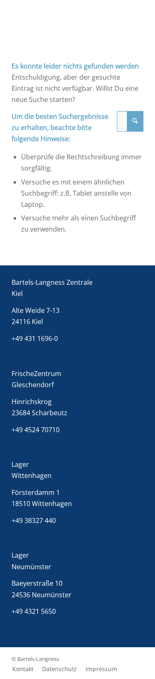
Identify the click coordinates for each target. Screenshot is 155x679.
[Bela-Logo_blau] (64, 14)
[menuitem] (23, 669)
